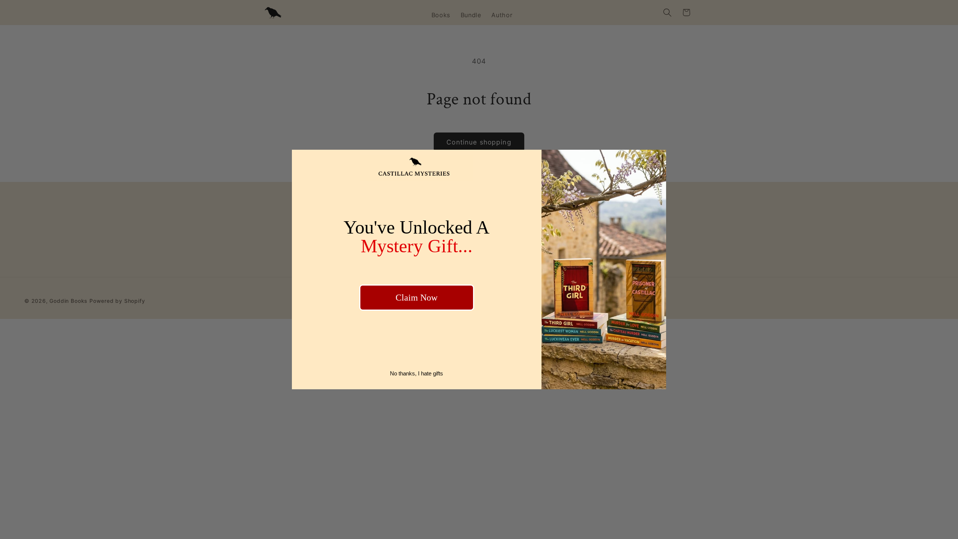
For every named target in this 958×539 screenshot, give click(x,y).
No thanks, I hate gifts (416, 373)
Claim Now (416, 297)
